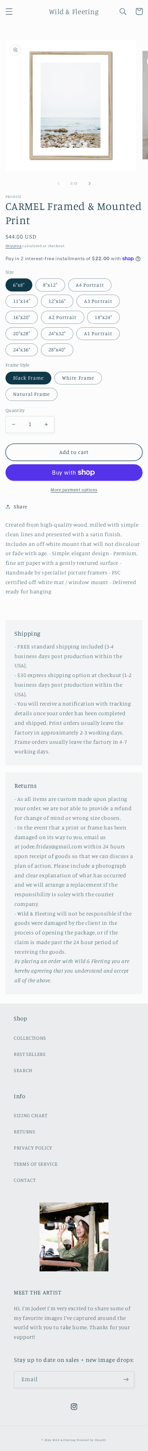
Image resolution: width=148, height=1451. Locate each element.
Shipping (14, 246)
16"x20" (21, 317)
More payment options (74, 489)
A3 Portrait (98, 301)
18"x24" (103, 317)
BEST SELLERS (30, 1054)
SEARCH (23, 1070)
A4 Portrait (90, 285)
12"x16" (57, 301)
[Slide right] (89, 183)
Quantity (15, 410)
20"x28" (21, 333)
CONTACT (24, 1180)
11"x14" (21, 301)
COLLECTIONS (30, 1038)
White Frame (78, 378)
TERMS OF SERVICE (36, 1164)
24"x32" (57, 333)
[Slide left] (58, 183)
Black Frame (28, 378)
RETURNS (24, 1131)
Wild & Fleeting (64, 1440)
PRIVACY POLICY (33, 1148)
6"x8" (19, 285)
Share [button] (21, 506)
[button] (9, 11)
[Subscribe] (126, 1379)
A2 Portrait (63, 317)
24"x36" (21, 349)
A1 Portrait (98, 333)
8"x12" (50, 285)
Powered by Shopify (91, 1440)
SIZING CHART (30, 1115)
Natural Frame (31, 394)
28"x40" (57, 349)
